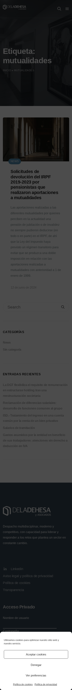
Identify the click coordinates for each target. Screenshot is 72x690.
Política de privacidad (46, 684)
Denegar (36, 665)
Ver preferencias (36, 675)
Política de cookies (23, 684)
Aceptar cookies (36, 654)
